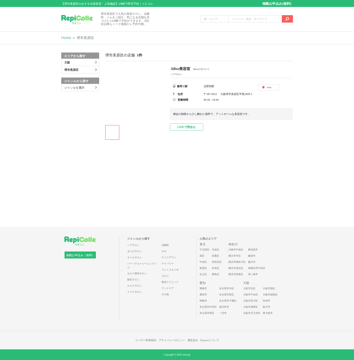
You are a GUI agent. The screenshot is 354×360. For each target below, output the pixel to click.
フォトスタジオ (170, 269)
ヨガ (163, 251)
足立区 (203, 274)
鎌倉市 (251, 255)
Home (66, 38)
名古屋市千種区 (227, 300)
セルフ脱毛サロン (137, 273)
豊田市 (203, 294)
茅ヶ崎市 (253, 274)
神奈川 (233, 244)
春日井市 (224, 306)
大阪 (246, 283)
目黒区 (215, 255)
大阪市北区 (249, 288)
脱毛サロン (133, 279)
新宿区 (203, 268)
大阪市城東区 (250, 306)
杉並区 (215, 268)
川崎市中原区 (235, 249)
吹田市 (266, 300)
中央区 (203, 262)
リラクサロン (134, 291)
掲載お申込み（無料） (80, 255)
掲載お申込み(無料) (277, 3)
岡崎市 (203, 300)
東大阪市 (268, 313)
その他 (165, 294)
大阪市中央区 (250, 294)
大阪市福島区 (270, 294)
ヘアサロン (133, 245)
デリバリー (167, 263)
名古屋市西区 (207, 313)
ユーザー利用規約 (145, 340)
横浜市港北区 (235, 268)
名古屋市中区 (226, 288)
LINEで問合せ (186, 127)
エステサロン (134, 285)
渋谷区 (215, 249)
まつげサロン (134, 251)
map (269, 87)
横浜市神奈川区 (237, 262)
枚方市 (266, 306)
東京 (203, 244)
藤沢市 (251, 262)
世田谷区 (217, 262)
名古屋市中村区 (208, 306)
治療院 (165, 245)
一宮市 (223, 313)
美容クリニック (170, 282)
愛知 (203, 283)
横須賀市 (253, 249)
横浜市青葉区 (235, 274)
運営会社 (192, 340)
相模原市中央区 (256, 268)
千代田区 (204, 249)
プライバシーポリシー (172, 340)
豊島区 (215, 274)
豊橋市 (203, 288)
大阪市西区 (269, 288)
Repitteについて (209, 340)
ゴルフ (165, 275)
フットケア (167, 288)
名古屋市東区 (226, 294)
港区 (202, 255)
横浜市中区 (234, 255)
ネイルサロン (134, 257)
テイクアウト (168, 257)
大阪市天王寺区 (251, 313)
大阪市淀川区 (250, 300)
